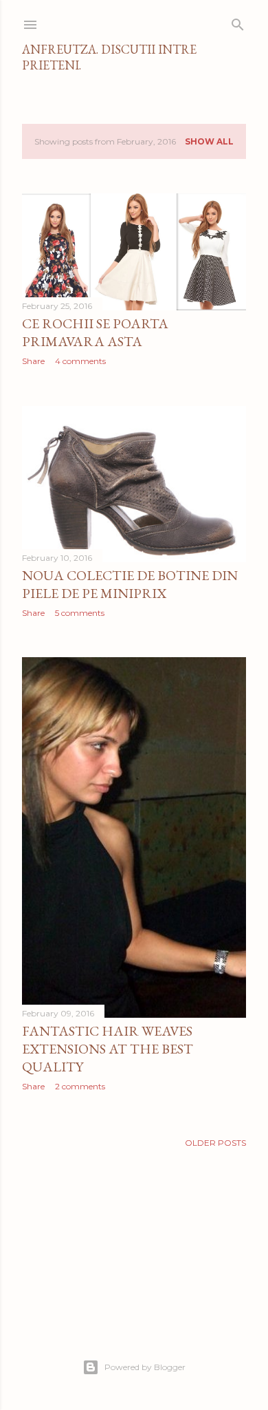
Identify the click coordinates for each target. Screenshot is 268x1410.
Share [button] (33, 361)
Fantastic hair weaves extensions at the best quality (107, 1049)
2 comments (80, 1086)
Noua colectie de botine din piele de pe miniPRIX (130, 584)
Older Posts (215, 1142)
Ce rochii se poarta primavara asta (95, 332)
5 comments (79, 613)
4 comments (80, 361)
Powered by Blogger (145, 1367)
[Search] (238, 21)
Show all (209, 141)
